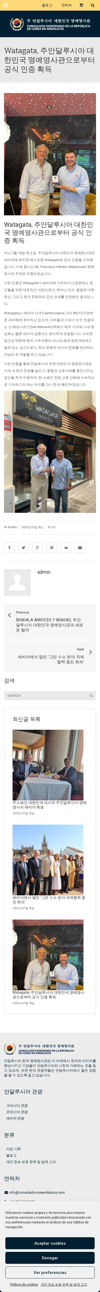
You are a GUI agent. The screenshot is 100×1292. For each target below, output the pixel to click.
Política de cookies (24, 1284)
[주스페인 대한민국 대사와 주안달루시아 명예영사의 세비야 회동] (48, 765)
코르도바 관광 (17, 1112)
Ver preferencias (50, 1272)
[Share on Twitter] (23, 547)
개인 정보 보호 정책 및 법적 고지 (64, 1284)
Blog (51, 527)
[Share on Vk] (66, 547)
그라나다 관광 (17, 1105)
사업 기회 (13, 1149)
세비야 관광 (15, 1118)
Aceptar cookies (50, 1243)
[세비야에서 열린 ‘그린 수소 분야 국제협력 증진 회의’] (48, 860)
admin (43, 572)
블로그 (47, 5)
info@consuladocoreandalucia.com (37, 1192)
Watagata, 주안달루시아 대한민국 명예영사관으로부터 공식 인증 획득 (49, 994)
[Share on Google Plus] (37, 547)
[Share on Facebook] (9, 547)
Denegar (50, 1258)
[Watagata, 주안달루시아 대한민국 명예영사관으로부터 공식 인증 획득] (50, 24)
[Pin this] (51, 547)
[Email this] (80, 547)
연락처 (66, 5)
